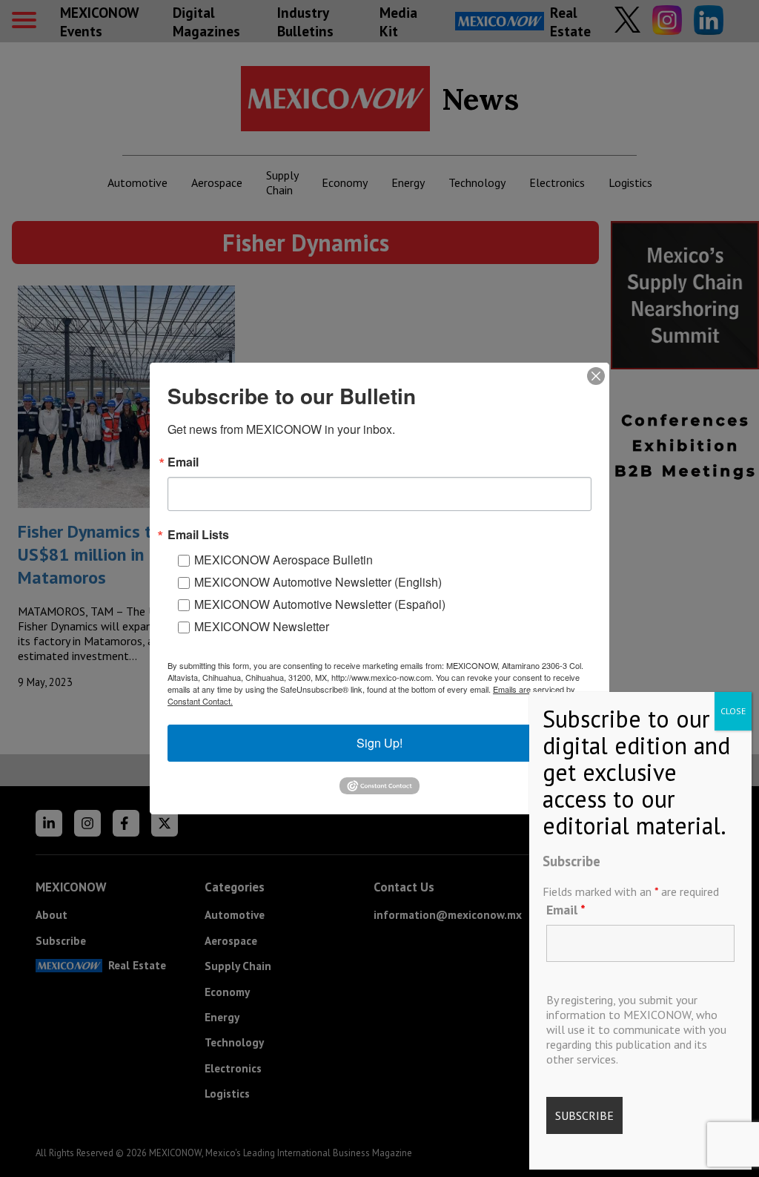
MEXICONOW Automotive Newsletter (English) (318, 581)
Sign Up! (379, 742)
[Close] (596, 376)
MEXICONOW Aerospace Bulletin (283, 559)
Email (566, 909)
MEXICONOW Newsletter (261, 626)
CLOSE (733, 710)
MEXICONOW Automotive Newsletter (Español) (319, 604)
